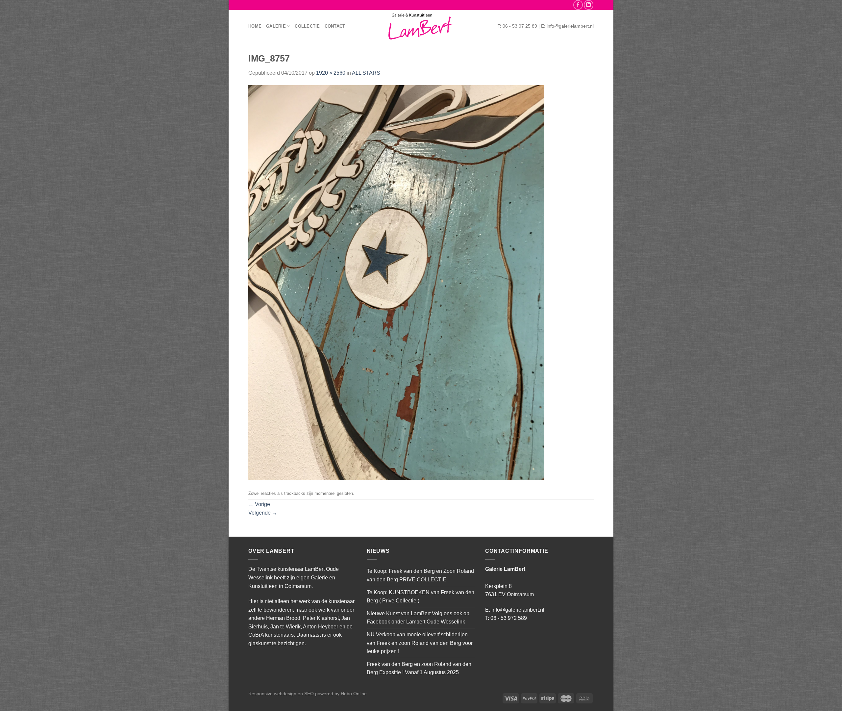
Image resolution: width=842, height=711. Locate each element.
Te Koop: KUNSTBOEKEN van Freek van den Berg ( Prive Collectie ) (420, 597)
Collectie (307, 26)
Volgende (262, 513)
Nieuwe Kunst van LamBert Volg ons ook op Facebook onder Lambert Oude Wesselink (418, 618)
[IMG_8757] (396, 282)
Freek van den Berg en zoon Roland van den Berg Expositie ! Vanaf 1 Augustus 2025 (419, 668)
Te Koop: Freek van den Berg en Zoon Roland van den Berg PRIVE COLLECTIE (420, 575)
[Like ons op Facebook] (578, 5)
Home (254, 26)
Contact (335, 26)
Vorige (259, 504)
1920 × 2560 (330, 73)
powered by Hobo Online (341, 693)
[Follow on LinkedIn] (588, 5)
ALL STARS (366, 73)
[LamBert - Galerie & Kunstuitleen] (421, 26)
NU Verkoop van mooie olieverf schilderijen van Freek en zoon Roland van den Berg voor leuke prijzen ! (420, 643)
